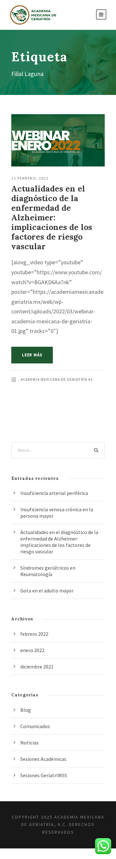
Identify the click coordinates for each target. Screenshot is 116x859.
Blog (25, 710)
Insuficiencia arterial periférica (54, 493)
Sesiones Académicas (43, 759)
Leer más (32, 355)
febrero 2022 (34, 634)
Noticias (29, 742)
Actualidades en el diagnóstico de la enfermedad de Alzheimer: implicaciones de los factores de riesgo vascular (51, 217)
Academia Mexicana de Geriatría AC (57, 379)
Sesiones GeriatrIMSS (43, 775)
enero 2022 (32, 650)
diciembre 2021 (36, 666)
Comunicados (35, 726)
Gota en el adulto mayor (46, 590)
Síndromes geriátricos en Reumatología (47, 571)
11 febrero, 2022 (29, 178)
